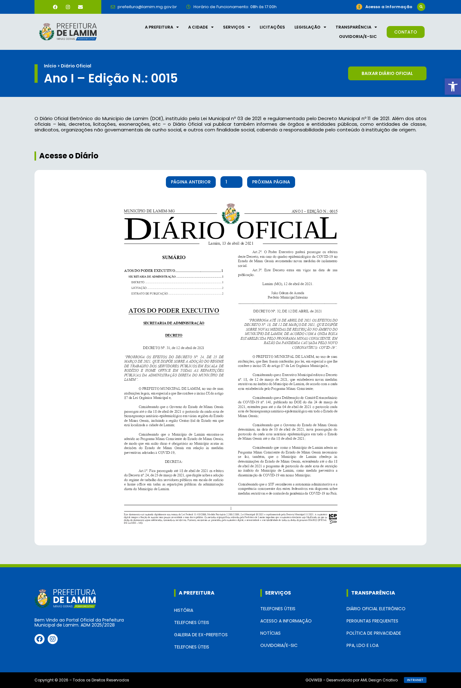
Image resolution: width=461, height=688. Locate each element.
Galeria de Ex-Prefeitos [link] (201, 635)
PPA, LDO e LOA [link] (363, 645)
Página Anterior (191, 182)
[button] (421, 7)
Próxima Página (271, 182)
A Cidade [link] (198, 27)
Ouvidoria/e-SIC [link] (358, 37)
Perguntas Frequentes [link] (372, 621)
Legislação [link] (307, 27)
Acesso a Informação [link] (286, 621)
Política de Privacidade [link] (374, 633)
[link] (453, 86)
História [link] (183, 610)
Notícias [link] (270, 633)
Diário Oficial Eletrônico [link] (376, 609)
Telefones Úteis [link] (191, 622)
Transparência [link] (353, 27)
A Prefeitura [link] (159, 27)
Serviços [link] (234, 27)
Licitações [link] (272, 27)
